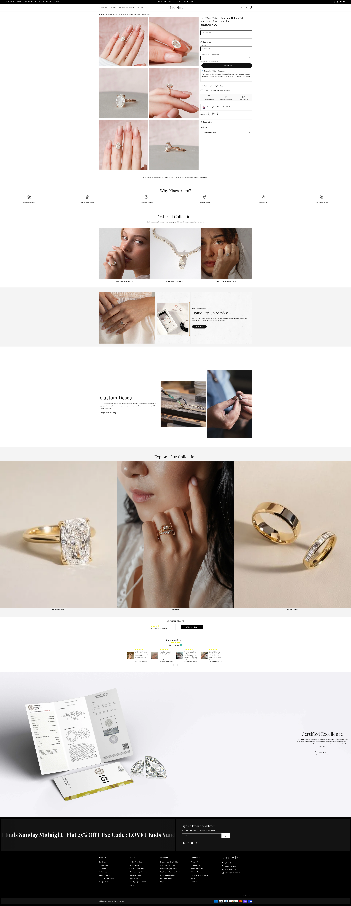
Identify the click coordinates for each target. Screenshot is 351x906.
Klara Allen (107, 901)
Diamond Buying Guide (168, 869)
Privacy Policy (196, 862)
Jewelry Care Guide (167, 875)
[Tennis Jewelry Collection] (175, 253)
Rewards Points (135, 875)
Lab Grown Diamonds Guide (170, 872)
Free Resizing (134, 865)
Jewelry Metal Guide (167, 865)
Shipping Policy (196, 865)
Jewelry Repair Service (138, 882)
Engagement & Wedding (126, 7)
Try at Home (134, 878)
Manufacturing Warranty (138, 872)
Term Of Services (197, 869)
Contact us (224, 76)
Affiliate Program (105, 875)
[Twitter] (213, 114)
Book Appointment (231, 866)
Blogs (162, 882)
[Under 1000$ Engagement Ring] (226, 253)
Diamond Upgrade (197, 872)
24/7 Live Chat (228, 863)
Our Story (102, 862)
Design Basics (104, 882)
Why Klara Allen (104, 865)
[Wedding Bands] (292, 534)
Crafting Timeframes (137, 869)
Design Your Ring (136, 862)
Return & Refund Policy (199, 875)
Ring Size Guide (166, 878)
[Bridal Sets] (175, 534)
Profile (132, 885)
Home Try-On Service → (200, 177)
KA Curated (103, 872)
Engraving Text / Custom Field (209, 54)
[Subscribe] (225, 835)
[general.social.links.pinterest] (217, 114)
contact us (215, 61)
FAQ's (193, 878)
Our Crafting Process (106, 878)
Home (100, 14)
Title (201, 29)
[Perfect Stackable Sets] (124, 253)
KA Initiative (103, 869)
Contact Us (195, 882)
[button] (103, 7)
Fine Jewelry (113, 7)
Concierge (140, 7)
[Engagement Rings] (58, 534)
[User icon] (241, 8)
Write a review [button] (191, 627)
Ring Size (203, 45)
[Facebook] (208, 114)
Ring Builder (103, 7)
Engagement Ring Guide (169, 862)
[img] (175, 643)
